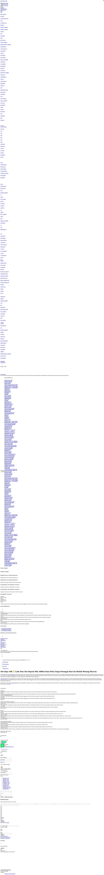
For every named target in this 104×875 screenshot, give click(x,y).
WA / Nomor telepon (4, 774)
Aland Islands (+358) (7, 787)
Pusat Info (5, 666)
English (9, 873)
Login (2, 768)
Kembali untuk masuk (8, 797)
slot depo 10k (12, 674)
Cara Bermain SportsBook (6, 628)
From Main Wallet (3, 825)
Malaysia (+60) (6, 780)
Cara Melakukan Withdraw (6, 630)
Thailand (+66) (6, 785)
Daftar (8, 822)
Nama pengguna (3, 757)
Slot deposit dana (3, 678)
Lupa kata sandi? (7, 768)
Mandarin (13, 873)
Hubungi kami (5, 668)
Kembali (2, 848)
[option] (52, 370)
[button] (2, 374)
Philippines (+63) (6, 782)
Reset (2, 797)
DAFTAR (6, 5)
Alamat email (3, 772)
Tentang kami (5, 662)
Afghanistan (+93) (6, 786)
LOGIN (2, 5)
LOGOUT (2, 821)
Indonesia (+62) (6, 778)
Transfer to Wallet (3, 827)
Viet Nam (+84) (6, 784)
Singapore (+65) (6, 781)
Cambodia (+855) (6, 783)
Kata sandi (2, 759)
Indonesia (6, 873)
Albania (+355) (6, 788)
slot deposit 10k (15, 682)
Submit (2, 820)
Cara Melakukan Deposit (5, 629)
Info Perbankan (6, 664)
